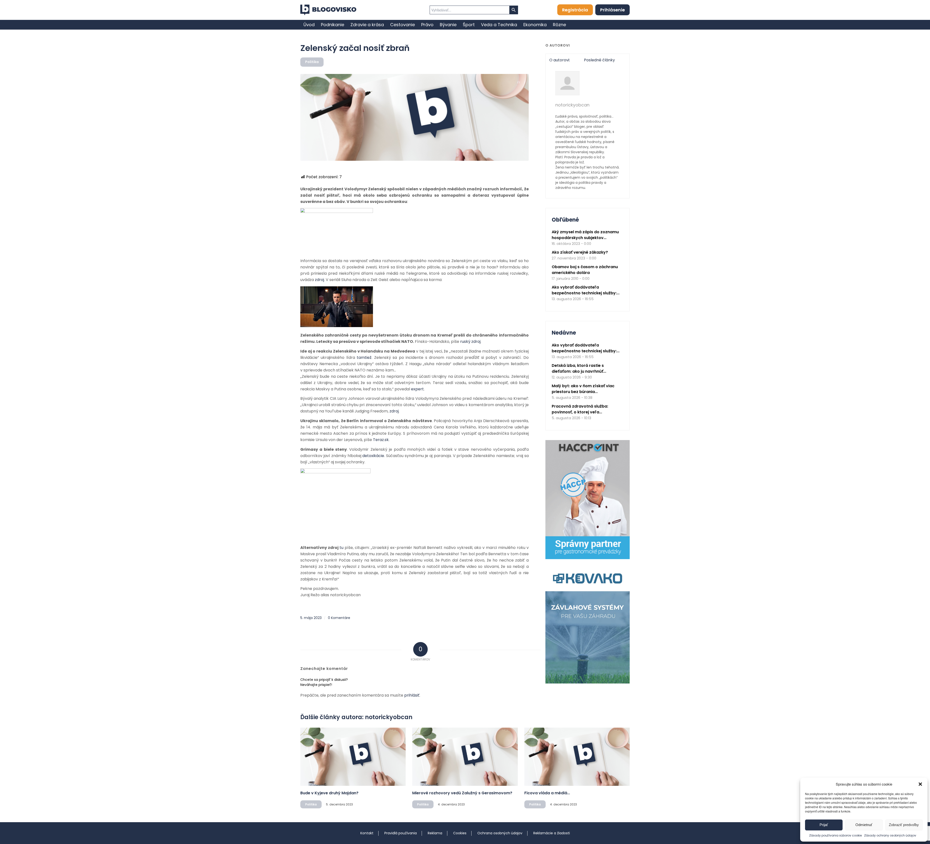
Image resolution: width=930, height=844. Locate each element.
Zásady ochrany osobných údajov (890, 835)
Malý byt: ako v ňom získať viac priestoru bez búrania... (583, 388)
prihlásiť (411, 695)
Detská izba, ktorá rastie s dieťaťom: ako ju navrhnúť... (579, 368)
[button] (920, 784)
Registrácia (575, 10)
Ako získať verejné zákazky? (580, 252)
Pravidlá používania (400, 833)
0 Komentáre (339, 617)
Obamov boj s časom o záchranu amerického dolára (585, 269)
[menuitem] (309, 25)
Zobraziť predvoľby (904, 825)
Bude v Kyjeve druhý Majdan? (329, 793)
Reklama (435, 833)
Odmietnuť (863, 825)
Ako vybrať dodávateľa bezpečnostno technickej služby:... (586, 290)
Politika (312, 61)
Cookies (459, 833)
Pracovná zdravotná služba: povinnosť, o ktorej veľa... (580, 409)
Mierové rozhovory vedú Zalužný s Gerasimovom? (462, 793)
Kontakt (366, 833)
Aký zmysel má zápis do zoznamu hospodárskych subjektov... (585, 235)
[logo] (328, 10)
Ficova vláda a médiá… (547, 793)
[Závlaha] (587, 682)
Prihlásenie (612, 10)
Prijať (824, 825)
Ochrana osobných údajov (499, 833)
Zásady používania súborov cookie (835, 835)
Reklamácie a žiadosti (551, 833)
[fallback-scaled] (414, 117)
